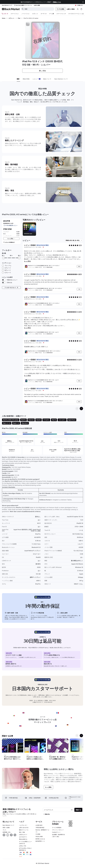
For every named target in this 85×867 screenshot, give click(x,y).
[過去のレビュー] (77, 408)
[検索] (22, 9)
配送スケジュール (23, 830)
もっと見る (27, 261)
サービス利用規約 (56, 827)
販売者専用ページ (40, 841)
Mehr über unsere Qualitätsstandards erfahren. (25, 511)
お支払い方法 (22, 846)
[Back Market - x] (15, 835)
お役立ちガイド (23, 834)
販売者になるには (40, 839)
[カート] (81, 9)
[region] (53, 229)
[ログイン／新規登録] (77, 9)
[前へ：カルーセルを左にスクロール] (77, 735)
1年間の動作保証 (40, 827)
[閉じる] (83, 2)
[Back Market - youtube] (7, 835)
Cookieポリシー (56, 832)
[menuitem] (15, 13)
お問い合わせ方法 (23, 827)
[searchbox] (39, 9)
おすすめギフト (23, 837)
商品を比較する (23, 839)
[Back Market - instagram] (4, 835)
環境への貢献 (6, 827)
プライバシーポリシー (58, 830)
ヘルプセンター (23, 825)
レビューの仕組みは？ (10, 242)
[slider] (3, 258)
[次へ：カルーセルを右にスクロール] (81, 735)
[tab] (18, 79)
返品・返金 (22, 832)
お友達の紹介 (39, 825)
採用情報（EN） (7, 832)
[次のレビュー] (81, 408)
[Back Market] (11, 9)
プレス (4, 830)
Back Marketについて (8, 825)
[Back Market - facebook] (11, 835)
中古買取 (38, 834)
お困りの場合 (71, 9)
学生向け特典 (39, 836)
